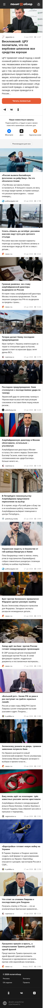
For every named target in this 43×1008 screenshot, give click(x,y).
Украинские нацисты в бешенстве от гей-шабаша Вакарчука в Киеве (20, 550)
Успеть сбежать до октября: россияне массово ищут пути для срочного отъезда (21, 234)
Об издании (7, 982)
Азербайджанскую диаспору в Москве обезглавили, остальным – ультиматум (21, 443)
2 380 (39, 716)
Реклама (6, 978)
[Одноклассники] (8, 993)
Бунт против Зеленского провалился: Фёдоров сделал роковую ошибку (20, 600)
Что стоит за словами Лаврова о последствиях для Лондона (18, 900)
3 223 (39, 410)
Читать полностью (22, 101)
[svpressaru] (3, 357)
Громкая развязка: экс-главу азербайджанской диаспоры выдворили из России (16, 287)
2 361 (39, 816)
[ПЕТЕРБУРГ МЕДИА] (3, 519)
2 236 (39, 869)
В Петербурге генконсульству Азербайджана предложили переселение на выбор (16, 499)
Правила (26, 982)
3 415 (39, 307)
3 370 (39, 357)
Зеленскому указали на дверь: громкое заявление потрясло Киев (21, 747)
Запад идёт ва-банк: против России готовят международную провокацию (20, 647)
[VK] (21, 993)
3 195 (39, 466)
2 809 (39, 569)
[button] (5, 109)
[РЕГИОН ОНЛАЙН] (3, 254)
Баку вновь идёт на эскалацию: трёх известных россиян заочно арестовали (21, 797)
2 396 (39, 666)
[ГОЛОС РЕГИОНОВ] (3, 816)
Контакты (26, 978)
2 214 (39, 914)
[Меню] (4, 4)
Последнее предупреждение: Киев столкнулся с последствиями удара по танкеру (21, 390)
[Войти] (38, 4)
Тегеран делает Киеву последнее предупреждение (18, 338)
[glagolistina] (3, 37)
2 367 (39, 766)
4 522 (39, 254)
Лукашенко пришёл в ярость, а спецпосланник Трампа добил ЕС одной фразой (18, 947)
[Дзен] (34, 993)
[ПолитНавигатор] (3, 201)
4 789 (39, 201)
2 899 (39, 519)
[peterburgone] (3, 410)
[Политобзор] (21, 4)
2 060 (39, 967)
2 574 (39, 616)
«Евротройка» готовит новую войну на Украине (21, 847)
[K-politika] (3, 716)
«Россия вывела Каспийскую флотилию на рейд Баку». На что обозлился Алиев (18, 178)
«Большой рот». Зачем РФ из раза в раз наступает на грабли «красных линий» (20, 699)
